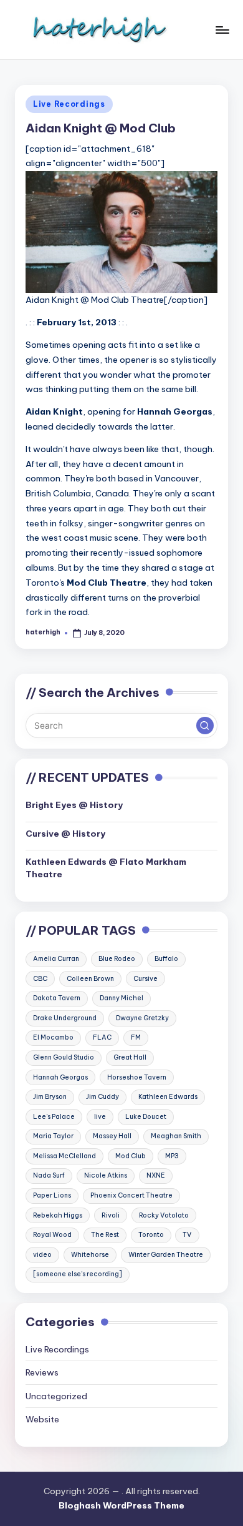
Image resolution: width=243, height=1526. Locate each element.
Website (42, 1419)
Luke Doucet (145, 1117)
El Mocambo (53, 1037)
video (42, 1255)
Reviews (42, 1372)
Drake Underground (65, 1018)
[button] (205, 725)
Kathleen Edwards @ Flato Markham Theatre (106, 868)
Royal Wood (52, 1235)
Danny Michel (121, 998)
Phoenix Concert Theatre (131, 1195)
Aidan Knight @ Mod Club (101, 128)
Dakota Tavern (56, 998)
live (100, 1117)
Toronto (151, 1235)
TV (187, 1235)
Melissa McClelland (64, 1156)
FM (136, 1037)
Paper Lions (52, 1195)
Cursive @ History (65, 833)
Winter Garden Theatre (165, 1255)
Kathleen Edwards (168, 1097)
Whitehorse (90, 1255)
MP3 (172, 1156)
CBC (40, 979)
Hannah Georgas (60, 1077)
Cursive (145, 979)
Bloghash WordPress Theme (121, 1505)
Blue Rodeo (116, 959)
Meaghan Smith (176, 1136)
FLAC (102, 1037)
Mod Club (130, 1156)
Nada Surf (49, 1175)
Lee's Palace (54, 1117)
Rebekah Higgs (57, 1215)
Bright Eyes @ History (74, 804)
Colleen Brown (90, 979)
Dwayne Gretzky (142, 1018)
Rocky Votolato (164, 1215)
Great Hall (129, 1057)
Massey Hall (112, 1136)
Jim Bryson (50, 1097)
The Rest (105, 1235)
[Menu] (222, 29)
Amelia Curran (56, 959)
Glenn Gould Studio (63, 1057)
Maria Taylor (53, 1136)
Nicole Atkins (105, 1175)
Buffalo (166, 959)
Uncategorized (56, 1396)
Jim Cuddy (102, 1097)
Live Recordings (69, 104)
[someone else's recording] (77, 1274)
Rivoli (111, 1215)
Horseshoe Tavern (136, 1077)
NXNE (155, 1175)
